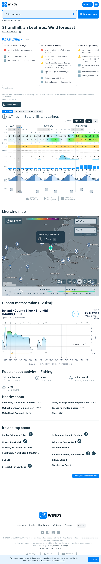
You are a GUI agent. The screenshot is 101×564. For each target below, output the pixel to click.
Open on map (90, 14)
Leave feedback (13, 104)
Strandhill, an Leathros (41, 116)
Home (4, 20)
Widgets (57, 525)
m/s (16, 116)
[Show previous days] (10, 292)
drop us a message (60, 546)
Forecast (7, 111)
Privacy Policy (45, 548)
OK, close (93, 559)
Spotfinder (44, 525)
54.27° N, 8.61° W (9, 32)
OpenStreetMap (85, 285)
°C (6, 146)
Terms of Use (60, 560)
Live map (21, 525)
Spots (12, 20)
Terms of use (55, 548)
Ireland (19, 20)
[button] (19, 32)
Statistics (20, 111)
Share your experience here (86, 476)
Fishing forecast (34, 111)
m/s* (5, 140)
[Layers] (59, 281)
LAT (5, 181)
